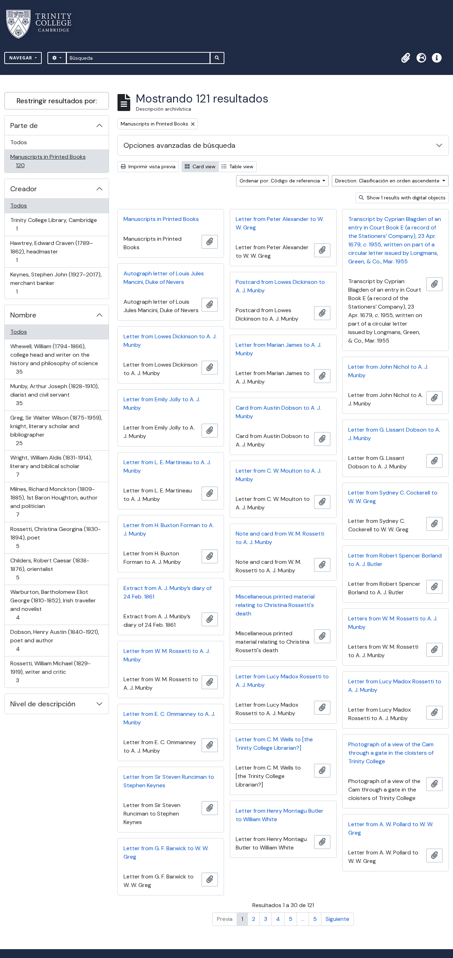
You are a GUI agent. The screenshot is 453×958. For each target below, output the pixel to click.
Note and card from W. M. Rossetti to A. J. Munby (280, 538)
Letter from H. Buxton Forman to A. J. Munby (169, 529)
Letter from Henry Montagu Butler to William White (279, 815)
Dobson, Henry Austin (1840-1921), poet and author (54, 640)
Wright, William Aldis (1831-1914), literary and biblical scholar (51, 466)
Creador (23, 188)
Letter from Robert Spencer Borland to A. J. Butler (395, 560)
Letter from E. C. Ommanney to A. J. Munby (169, 718)
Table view (240, 166)
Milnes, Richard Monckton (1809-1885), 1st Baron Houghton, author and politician (54, 501)
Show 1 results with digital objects (405, 197)
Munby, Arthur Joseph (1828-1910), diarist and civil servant (54, 394)
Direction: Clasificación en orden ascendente (388, 180)
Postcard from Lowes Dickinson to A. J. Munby (280, 286)
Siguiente (337, 919)
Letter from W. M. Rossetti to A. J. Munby (167, 655)
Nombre (23, 315)
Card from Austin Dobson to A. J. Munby (278, 412)
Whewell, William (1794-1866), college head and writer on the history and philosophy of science (54, 358)
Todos (18, 142)
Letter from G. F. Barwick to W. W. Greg (166, 852)
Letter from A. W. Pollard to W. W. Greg (390, 828)
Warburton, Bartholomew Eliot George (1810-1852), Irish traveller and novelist (53, 604)
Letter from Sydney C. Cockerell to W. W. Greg (392, 497)
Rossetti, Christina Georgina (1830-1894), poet (55, 537)
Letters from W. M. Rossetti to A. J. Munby (392, 623)
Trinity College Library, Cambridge (53, 224)
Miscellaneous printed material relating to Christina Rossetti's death (275, 605)
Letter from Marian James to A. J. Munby (278, 349)
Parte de (24, 125)
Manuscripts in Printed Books (48, 161)
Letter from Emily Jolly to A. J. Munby (162, 403)
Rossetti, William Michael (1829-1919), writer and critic (50, 671)
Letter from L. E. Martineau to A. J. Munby (167, 466)
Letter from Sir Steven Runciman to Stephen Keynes (169, 781)
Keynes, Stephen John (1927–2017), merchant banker (56, 282)
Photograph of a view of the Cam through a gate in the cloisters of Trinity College (391, 753)
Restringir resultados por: (57, 100)
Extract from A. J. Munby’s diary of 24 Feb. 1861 (168, 592)
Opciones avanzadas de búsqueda (179, 145)
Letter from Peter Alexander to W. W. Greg (279, 223)
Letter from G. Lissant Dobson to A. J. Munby (394, 434)
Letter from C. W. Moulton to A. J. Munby (278, 475)
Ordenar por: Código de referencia (280, 180)
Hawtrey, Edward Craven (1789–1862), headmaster (51, 251)
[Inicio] (43, 24)
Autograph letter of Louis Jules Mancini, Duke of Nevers (164, 278)
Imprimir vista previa (151, 166)
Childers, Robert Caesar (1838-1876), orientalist (49, 568)
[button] (405, 58)
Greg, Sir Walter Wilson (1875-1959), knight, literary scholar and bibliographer (56, 430)
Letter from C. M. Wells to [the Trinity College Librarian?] (274, 744)
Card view (203, 166)
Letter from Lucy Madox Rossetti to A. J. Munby (282, 681)
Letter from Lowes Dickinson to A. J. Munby (170, 341)
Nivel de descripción (42, 703)
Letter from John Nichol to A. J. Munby (388, 371)
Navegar (21, 58)
